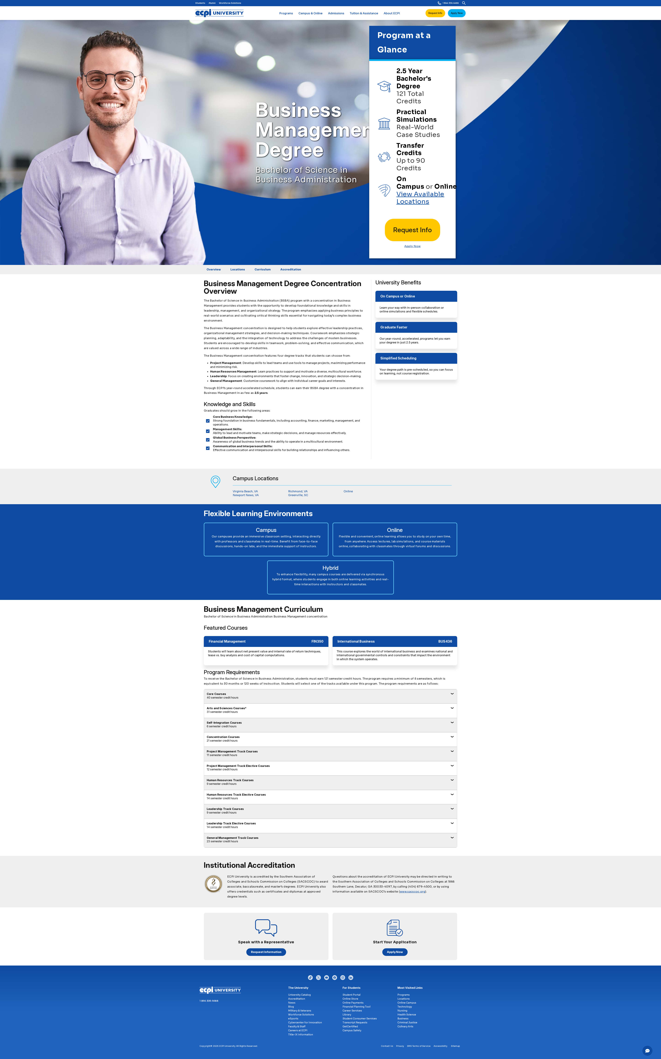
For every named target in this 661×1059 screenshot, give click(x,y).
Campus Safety (352, 1030)
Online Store (350, 998)
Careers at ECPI (297, 1030)
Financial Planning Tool (356, 1006)
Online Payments (353, 1002)
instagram (342, 976)
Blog (291, 1006)
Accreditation (290, 269)
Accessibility (440, 1046)
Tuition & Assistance (364, 13)
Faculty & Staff (297, 1026)
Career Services (352, 1010)
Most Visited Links (410, 987)
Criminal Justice (407, 1022)
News (291, 1002)
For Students (351, 987)
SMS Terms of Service (419, 1046)
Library (347, 1014)
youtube (326, 976)
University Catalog (299, 994)
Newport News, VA (246, 495)
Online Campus (406, 1002)
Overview (214, 269)
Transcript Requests (355, 1022)
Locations (237, 269)
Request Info (435, 13)
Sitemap (455, 1046)
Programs (286, 13)
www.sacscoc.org (412, 891)
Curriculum (263, 269)
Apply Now (457, 13)
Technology (404, 1006)
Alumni (212, 3)
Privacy (400, 1046)
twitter (318, 976)
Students (200, 3)
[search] (464, 3)
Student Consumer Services (360, 1018)
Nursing (402, 1010)
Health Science (406, 1014)
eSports (293, 1018)
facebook (334, 976)
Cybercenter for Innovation (305, 1022)
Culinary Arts (405, 1026)
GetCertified (350, 1026)
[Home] (220, 13)
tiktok (310, 976)
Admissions (336, 13)
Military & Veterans (299, 1010)
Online (348, 491)
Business (402, 1018)
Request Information (266, 952)
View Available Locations (420, 198)
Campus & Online (310, 13)
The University (298, 987)
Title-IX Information (300, 1034)
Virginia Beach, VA (245, 491)
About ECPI (392, 13)
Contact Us (387, 1046)
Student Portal (351, 994)
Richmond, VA (298, 491)
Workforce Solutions (230, 3)
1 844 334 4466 (451, 3)
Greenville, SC (298, 495)
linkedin (350, 976)
